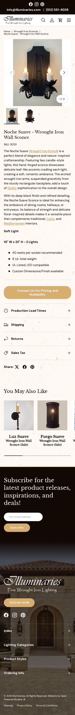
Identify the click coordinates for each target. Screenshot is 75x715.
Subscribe (17, 527)
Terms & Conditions (47, 705)
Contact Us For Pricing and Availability (37, 292)
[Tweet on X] (17, 367)
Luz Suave (19, 440)
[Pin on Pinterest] (32, 367)
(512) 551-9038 (57, 10)
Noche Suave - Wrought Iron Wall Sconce (26, 34)
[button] (60, 20)
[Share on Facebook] (24, 367)
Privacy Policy (24, 705)
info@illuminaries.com (24, 10)
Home (7, 31)
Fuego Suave (52, 440)
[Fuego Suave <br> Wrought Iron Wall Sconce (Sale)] (52, 415)
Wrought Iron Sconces (26, 31)
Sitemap (8, 705)
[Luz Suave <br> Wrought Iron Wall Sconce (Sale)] (19, 415)
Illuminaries (19, 695)
